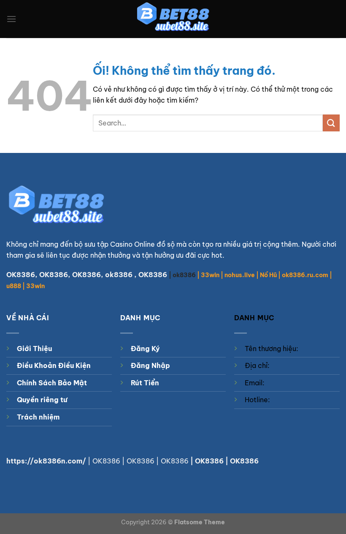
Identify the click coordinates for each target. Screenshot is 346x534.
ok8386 (118, 274)
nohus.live (239, 275)
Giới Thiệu (34, 348)
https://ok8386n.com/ (46, 461)
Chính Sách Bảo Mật (52, 383)
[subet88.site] (173, 19)
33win (210, 275)
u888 (13, 286)
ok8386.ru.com (305, 275)
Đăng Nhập (150, 365)
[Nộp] (331, 122)
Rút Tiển (145, 383)
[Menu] (11, 18)
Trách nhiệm (38, 417)
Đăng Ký (145, 348)
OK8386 (53, 274)
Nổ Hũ (268, 275)
